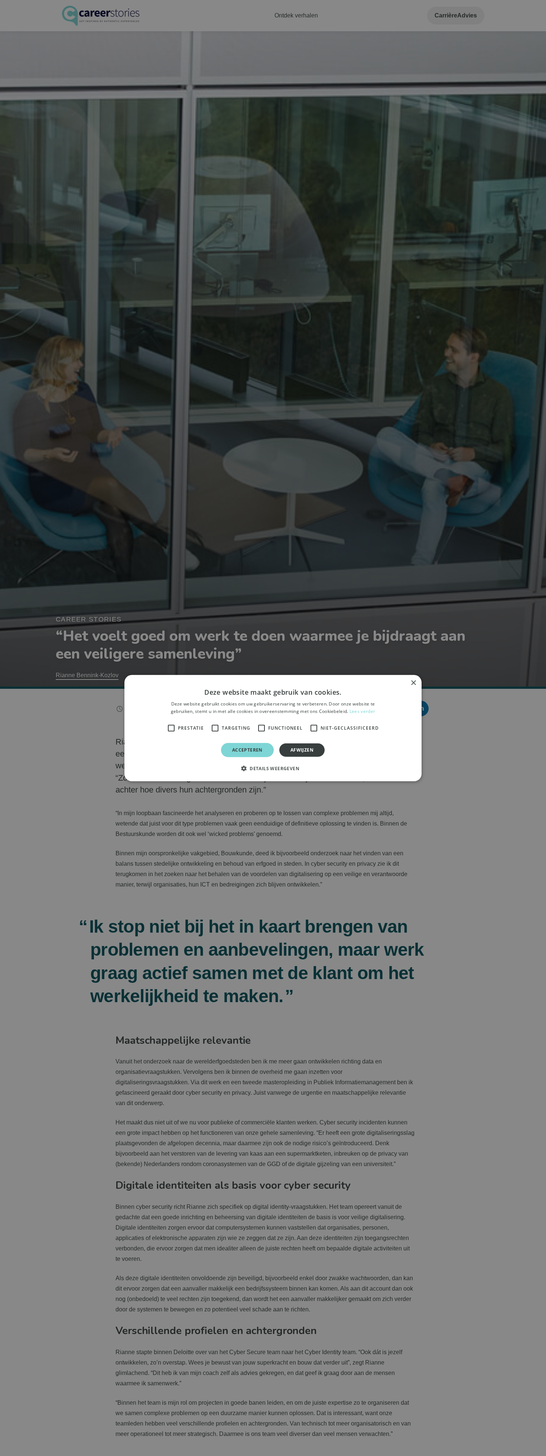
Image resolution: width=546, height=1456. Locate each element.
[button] (273, 768)
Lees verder (362, 711)
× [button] (413, 682)
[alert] (273, 728)
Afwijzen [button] (301, 749)
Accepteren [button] (247, 749)
